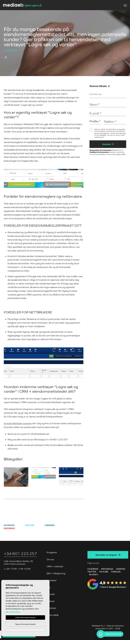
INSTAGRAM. (107, 569)
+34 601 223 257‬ (20, 554)
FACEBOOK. (93, 569)
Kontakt (106, 144)
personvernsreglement (102, 133)
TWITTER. (92, 572)
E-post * (93, 109)
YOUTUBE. (104, 572)
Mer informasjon (13, 612)
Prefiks (92, 118)
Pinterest (9, 528)
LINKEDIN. (121, 569)
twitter (29, 525)
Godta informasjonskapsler (25, 617)
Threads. (116, 572)
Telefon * (107, 118)
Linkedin (50, 525)
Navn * (92, 101)
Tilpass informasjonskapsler (25, 624)
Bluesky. (93, 574)
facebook (9, 525)
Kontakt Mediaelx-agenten (18, 423)
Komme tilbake (98, 86)
